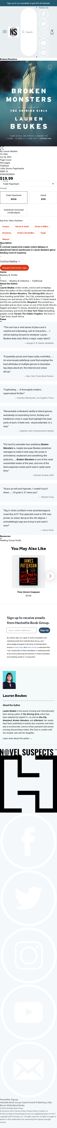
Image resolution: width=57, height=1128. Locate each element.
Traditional (37, 280)
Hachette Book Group (10, 1102)
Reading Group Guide (10, 540)
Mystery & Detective (19, 280)
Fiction (3, 280)
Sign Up (44, 630)
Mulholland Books (15, 1105)
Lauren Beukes (10, 151)
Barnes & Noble (22, 226)
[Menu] (5, 31)
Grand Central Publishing (34, 1102)
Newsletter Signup (9, 1099)
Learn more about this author (16, 738)
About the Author (9, 283)
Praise (3, 319)
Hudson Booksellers (25, 232)
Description (6, 243)
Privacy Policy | (33, 1111)
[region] (28, 576)
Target (43, 232)
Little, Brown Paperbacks (12, 168)
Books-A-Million (41, 226)
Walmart (5, 239)
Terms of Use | (21, 1111)
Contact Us (43, 1111)
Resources (5, 536)
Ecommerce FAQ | (7, 1111)
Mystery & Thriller (9, 274)
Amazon (5, 226)
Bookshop (6, 232)
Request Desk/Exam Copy (14, 267)
